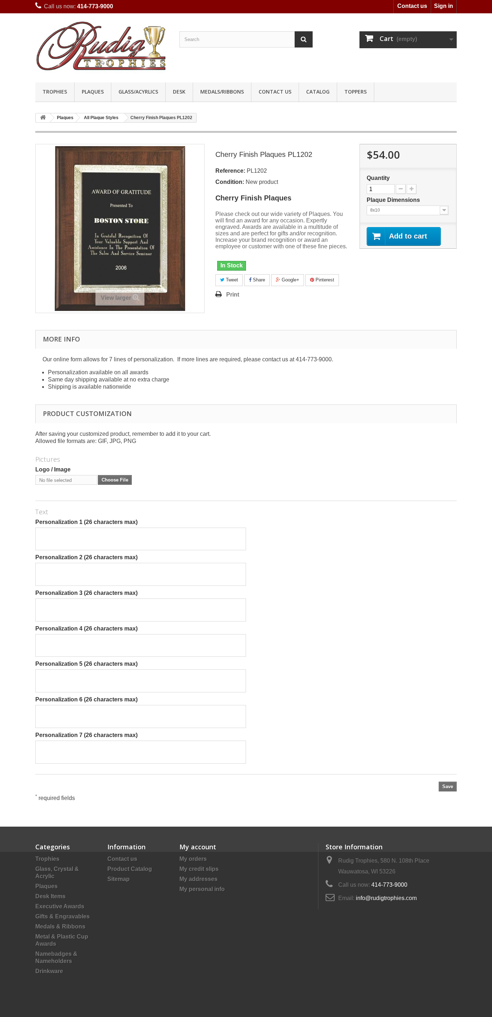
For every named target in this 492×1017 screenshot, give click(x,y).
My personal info (202, 889)
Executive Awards (59, 906)
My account (197, 846)
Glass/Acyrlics (138, 91)
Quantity (378, 178)
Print (232, 294)
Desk (179, 91)
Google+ (289, 279)
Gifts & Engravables (62, 916)
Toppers (355, 91)
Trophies (55, 91)
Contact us (412, 6)
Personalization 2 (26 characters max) (86, 557)
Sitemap (118, 879)
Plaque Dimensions (394, 200)
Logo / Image (53, 469)
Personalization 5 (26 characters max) (86, 664)
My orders (193, 859)
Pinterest (324, 279)
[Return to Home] (43, 117)
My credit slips (199, 869)
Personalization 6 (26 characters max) (86, 699)
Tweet (231, 279)
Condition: (229, 182)
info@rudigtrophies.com (386, 898)
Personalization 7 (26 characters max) (86, 735)
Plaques (93, 91)
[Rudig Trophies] (102, 46)
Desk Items (50, 896)
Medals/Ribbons (222, 91)
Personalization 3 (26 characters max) (86, 593)
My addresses (198, 879)
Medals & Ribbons (60, 926)
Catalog (318, 91)
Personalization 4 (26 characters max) (86, 628)
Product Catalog (129, 869)
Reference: (230, 171)
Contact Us (275, 91)
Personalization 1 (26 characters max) (86, 522)
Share (258, 279)
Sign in (443, 6)
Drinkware (49, 971)
